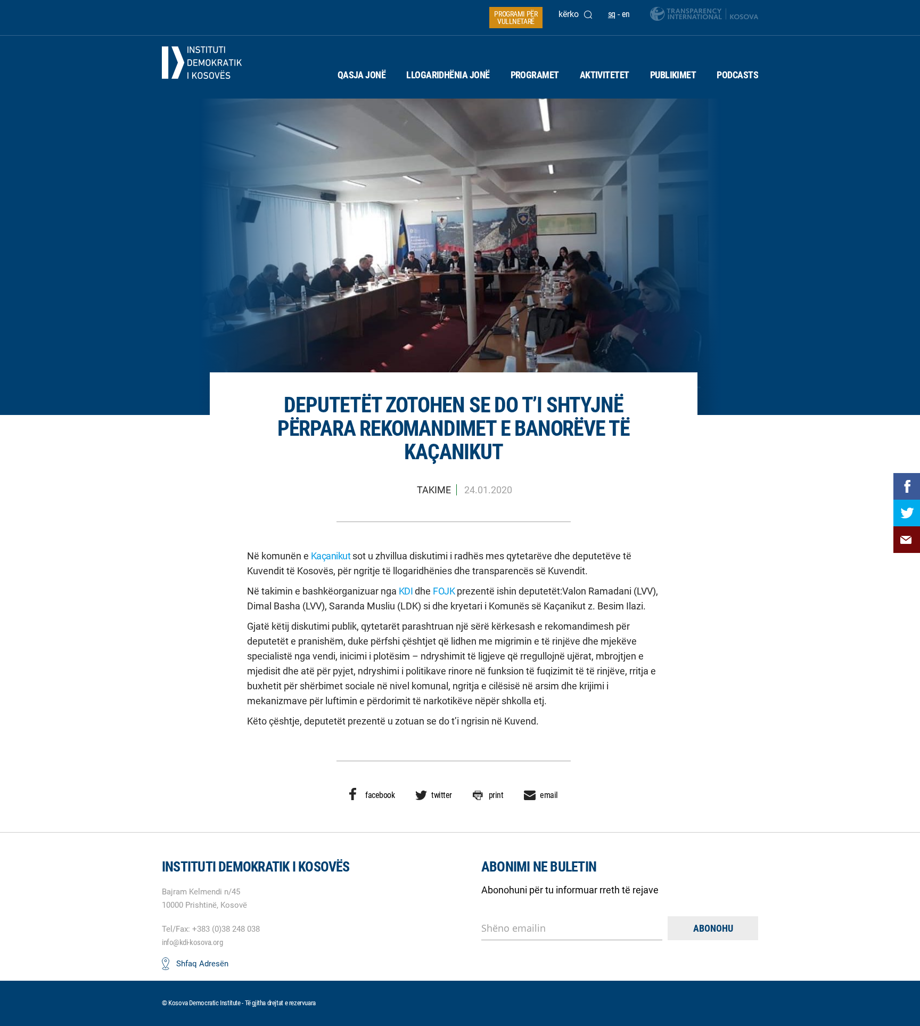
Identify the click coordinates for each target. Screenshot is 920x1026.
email (549, 795)
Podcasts (737, 74)
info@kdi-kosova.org (192, 942)
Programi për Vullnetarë (515, 18)
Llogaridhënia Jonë (447, 74)
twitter (441, 795)
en (626, 14)
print (496, 795)
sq (611, 14)
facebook (380, 795)
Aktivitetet (604, 74)
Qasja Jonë (362, 74)
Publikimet (673, 74)
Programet (535, 74)
